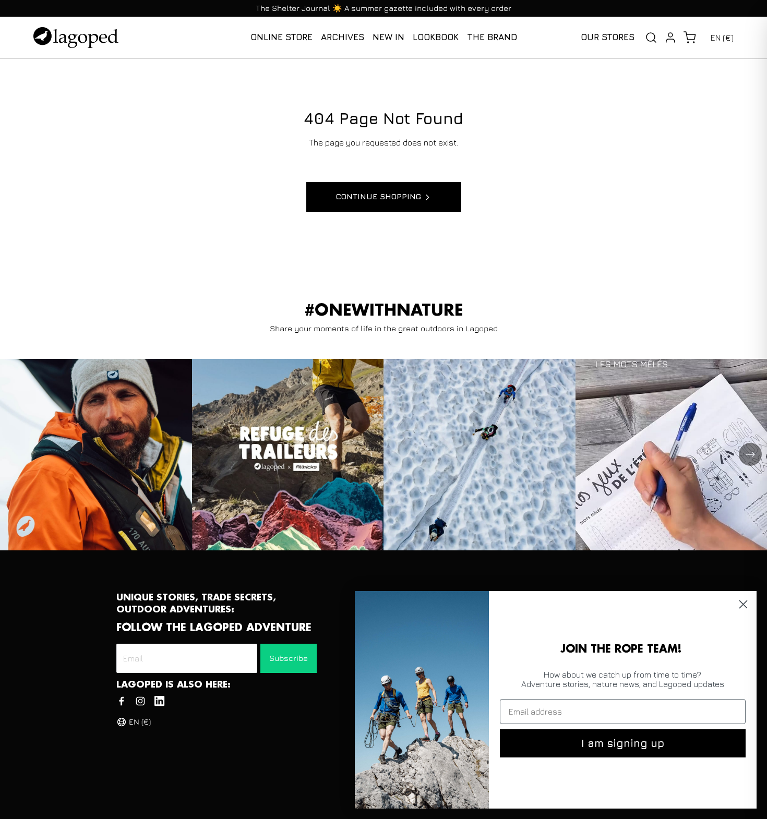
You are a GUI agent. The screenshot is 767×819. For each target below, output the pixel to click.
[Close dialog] (743, 604)
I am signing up (622, 743)
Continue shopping (378, 196)
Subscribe (288, 658)
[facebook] (121, 701)
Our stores (607, 37)
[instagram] (140, 701)
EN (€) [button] (722, 37)
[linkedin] (159, 701)
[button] (689, 37)
